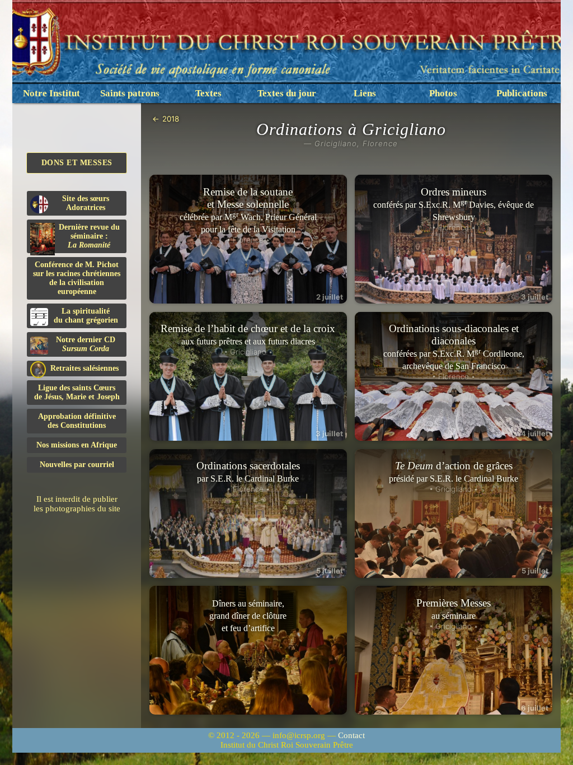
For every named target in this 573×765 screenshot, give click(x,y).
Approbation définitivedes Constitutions (77, 421)
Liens (365, 93)
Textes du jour (286, 93)
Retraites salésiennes (84, 368)
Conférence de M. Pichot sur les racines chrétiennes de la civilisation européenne (76, 278)
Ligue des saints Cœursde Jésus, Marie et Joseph (77, 392)
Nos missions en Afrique (76, 445)
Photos (443, 93)
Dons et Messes (76, 162)
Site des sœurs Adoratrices (85, 203)
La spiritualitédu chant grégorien (86, 315)
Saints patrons (129, 93)
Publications (521, 93)
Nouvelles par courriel (77, 464)
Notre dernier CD (85, 344)
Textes (208, 93)
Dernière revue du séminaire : (89, 236)
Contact (351, 735)
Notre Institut (51, 93)
